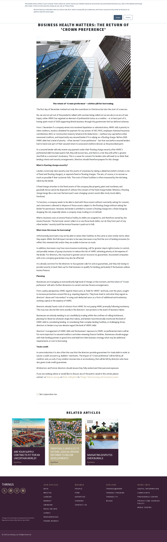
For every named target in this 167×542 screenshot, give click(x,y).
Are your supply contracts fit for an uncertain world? (27, 455)
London (48, 497)
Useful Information (148, 489)
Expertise (80, 497)
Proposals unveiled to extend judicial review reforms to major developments (64, 453)
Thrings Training (115, 493)
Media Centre (145, 507)
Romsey (48, 501)
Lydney (47, 513)
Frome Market (51, 521)
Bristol (48, 493)
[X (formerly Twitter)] (5, 490)
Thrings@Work (114, 489)
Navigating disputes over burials (99, 456)
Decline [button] (128, 17)
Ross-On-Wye (51, 509)
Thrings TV (112, 497)
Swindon (48, 505)
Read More (17, 462)
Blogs (109, 501)
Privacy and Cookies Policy (149, 502)
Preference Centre (148, 497)
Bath (46, 489)
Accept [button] (118, 17)
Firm (77, 493)
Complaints (144, 493)
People (79, 489)
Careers (79, 501)
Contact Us (81, 505)
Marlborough (51, 517)
